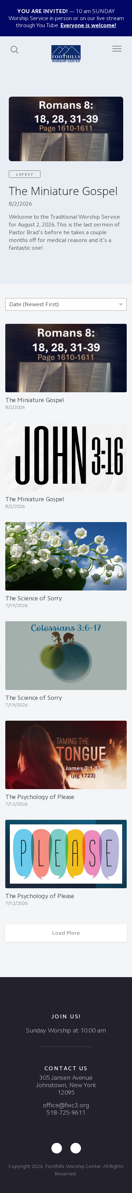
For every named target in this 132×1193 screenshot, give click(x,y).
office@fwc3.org (66, 1105)
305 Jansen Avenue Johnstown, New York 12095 (66, 1085)
